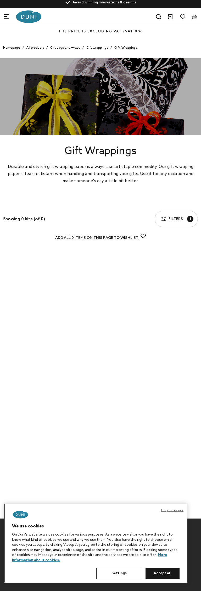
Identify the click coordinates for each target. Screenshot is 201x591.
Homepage (11, 48)
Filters (23, 204)
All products (35, 48)
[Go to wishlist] (182, 16)
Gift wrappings (97, 48)
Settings (119, 573)
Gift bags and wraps (65, 48)
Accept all (162, 573)
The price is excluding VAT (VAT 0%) (100, 31)
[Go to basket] (194, 16)
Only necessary (172, 510)
